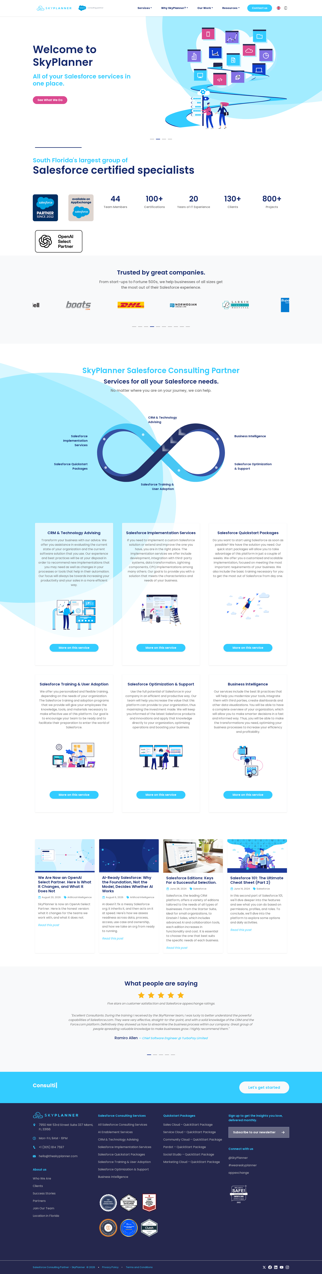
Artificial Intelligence (79, 897)
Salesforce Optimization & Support (123, 1169)
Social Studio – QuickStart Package (188, 1154)
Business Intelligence (250, 436)
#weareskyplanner (242, 1165)
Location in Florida (46, 1216)
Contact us (259, 8)
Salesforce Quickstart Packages (121, 1154)
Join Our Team (43, 1208)
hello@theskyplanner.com (58, 1156)
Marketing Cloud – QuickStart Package (191, 1162)
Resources (229, 8)
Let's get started (264, 1087)
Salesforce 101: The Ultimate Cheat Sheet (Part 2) (256, 880)
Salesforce (199, 888)
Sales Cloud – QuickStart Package (188, 1124)
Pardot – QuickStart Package (184, 1147)
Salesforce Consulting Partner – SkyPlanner (59, 1267)
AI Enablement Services (115, 1132)
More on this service (74, 648)
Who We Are (42, 1178)
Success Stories (44, 1193)
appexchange (238, 1173)
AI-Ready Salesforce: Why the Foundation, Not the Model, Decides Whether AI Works (127, 884)
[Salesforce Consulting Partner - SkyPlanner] (70, 8)
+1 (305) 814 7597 (51, 1147)
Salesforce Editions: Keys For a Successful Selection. (191, 880)
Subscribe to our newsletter (254, 1132)
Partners (39, 1201)
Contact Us (46, 100)
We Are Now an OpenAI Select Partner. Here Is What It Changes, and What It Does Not (64, 884)
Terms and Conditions (139, 1267)
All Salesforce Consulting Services (122, 1124)
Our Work (204, 8)
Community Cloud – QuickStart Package (192, 1139)
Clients (38, 1186)
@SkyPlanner (238, 1158)
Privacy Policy (110, 1267)
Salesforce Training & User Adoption (157, 486)
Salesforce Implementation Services (75, 440)
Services (144, 8)
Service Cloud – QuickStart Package (189, 1132)
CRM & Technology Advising (118, 1139)
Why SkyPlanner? (173, 8)
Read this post (48, 925)
